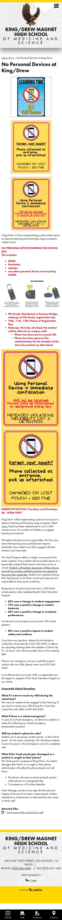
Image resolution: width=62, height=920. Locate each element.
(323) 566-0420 (21, 868)
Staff (22, 917)
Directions (54, 917)
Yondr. (4, 526)
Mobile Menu (56, 6)
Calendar (8, 917)
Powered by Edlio (31, 889)
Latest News (7, 58)
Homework (37, 917)
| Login (33, 880)
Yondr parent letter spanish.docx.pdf (24, 812)
